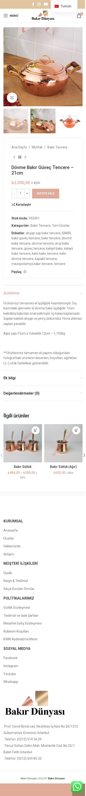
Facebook (10, 658)
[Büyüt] (12, 98)
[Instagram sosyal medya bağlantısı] (39, 4)
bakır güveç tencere (25, 238)
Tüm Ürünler (61, 225)
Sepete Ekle (46, 193)
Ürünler (8, 538)
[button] (8, 66)
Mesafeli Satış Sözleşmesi (22, 623)
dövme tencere (43, 243)
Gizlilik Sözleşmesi (16, 607)
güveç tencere (34, 248)
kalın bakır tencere (45, 253)
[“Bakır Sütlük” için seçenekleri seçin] (36, 430)
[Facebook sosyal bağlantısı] (33, 4)
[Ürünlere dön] (19, 157)
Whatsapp (10, 682)
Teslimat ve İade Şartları (20, 615)
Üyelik (7, 573)
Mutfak (37, 147)
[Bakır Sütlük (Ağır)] (63, 443)
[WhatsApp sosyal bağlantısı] (25, 272)
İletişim (8, 554)
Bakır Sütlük (22, 467)
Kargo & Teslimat (15, 581)
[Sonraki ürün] (25, 157)
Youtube (9, 674)
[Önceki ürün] (14, 157)
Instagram (10, 666)
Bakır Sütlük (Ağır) (63, 467)
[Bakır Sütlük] (22, 443)
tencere (59, 264)
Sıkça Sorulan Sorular (18, 589)
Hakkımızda (11, 546)
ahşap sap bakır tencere (43, 233)
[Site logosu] (43, 15)
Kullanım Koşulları (16, 631)
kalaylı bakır (54, 248)
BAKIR (66, 233)
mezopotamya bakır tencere (32, 264)
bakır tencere (50, 238)
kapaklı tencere (46, 259)
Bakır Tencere (57, 147)
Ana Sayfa (19, 147)
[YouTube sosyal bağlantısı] (45, 4)
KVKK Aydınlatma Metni (20, 639)
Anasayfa (10, 530)
